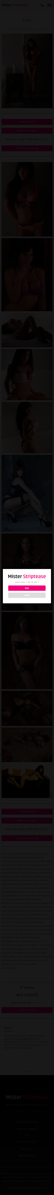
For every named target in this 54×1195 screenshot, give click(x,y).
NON (26, 595)
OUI (27, 588)
